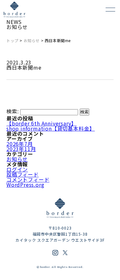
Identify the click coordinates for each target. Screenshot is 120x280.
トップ (12, 40)
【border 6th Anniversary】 (41, 123)
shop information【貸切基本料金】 (50, 128)
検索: (12, 111)
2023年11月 (21, 149)
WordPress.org (25, 184)
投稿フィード (22, 174)
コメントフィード (27, 179)
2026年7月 (19, 144)
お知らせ (32, 40)
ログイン (17, 169)
